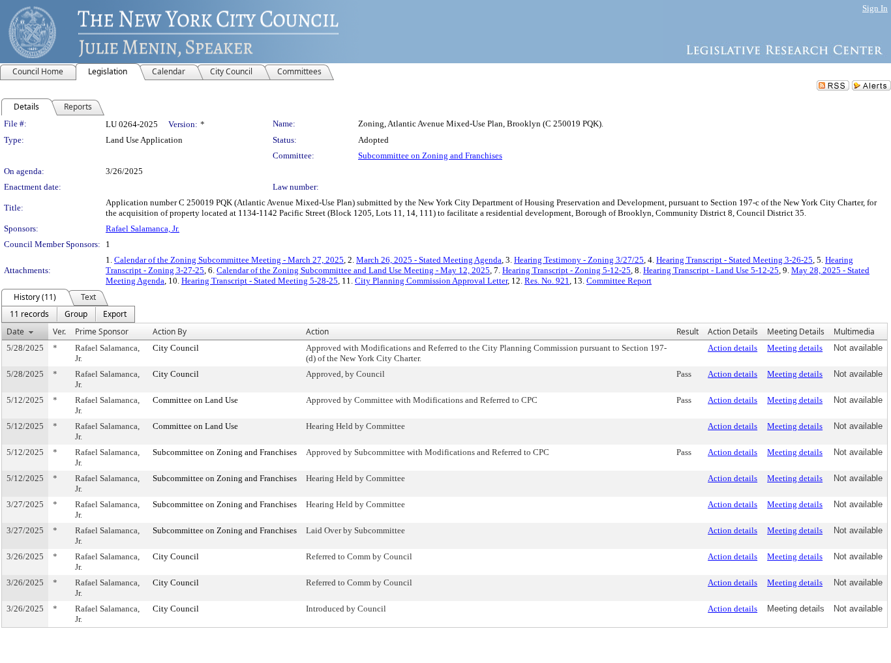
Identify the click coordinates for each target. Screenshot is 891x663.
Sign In (875, 8)
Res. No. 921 (546, 281)
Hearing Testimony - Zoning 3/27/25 (579, 260)
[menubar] (68, 314)
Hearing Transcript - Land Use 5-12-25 (711, 270)
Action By (170, 331)
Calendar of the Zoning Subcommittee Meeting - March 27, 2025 (229, 260)
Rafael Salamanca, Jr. (142, 228)
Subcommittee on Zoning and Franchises (430, 155)
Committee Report (619, 281)
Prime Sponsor (101, 331)
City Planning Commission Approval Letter (431, 281)
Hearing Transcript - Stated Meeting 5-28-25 (259, 281)
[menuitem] (29, 314)
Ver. (59, 331)
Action (317, 331)
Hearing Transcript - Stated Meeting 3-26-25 (734, 260)
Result (687, 331)
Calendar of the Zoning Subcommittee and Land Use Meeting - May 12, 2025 (353, 270)
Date (15, 331)
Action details (732, 348)
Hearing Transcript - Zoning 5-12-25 (566, 270)
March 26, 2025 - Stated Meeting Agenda (429, 260)
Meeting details (795, 348)
